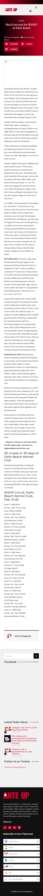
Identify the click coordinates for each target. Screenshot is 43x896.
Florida (21, 21)
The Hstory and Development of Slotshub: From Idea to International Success (24, 739)
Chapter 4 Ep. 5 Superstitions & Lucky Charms (22, 751)
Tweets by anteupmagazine (15, 767)
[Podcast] (14, 827)
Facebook (10, 661)
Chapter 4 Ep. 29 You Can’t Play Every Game (24, 728)
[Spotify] (19, 827)
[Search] (36, 656)
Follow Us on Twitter (17, 761)
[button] (36, 7)
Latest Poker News (16, 722)
